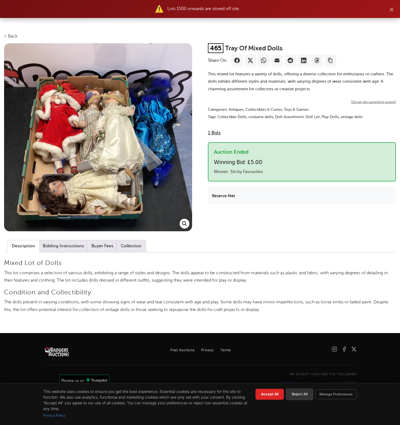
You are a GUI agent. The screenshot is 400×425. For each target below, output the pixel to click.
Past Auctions (182, 350)
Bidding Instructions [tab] (63, 246)
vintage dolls (352, 117)
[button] (184, 224)
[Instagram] (334, 349)
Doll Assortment (289, 117)
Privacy (207, 350)
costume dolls (260, 117)
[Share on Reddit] (290, 60)
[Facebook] (344, 349)
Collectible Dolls (232, 117)
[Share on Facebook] (237, 60)
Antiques (236, 109)
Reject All (299, 394)
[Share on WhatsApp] (264, 60)
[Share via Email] (277, 60)
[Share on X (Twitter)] (250, 60)
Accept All (269, 394)
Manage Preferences (336, 394)
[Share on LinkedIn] (304, 60)
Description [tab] (23, 246)
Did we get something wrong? (373, 102)
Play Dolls (330, 117)
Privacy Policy (54, 415)
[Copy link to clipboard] (330, 60)
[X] (354, 349)
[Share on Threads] (317, 60)
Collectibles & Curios (263, 109)
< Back (10, 36)
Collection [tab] (131, 246)
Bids (214, 132)
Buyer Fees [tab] (102, 246)
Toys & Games (296, 109)
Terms (225, 350)
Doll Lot (313, 117)
